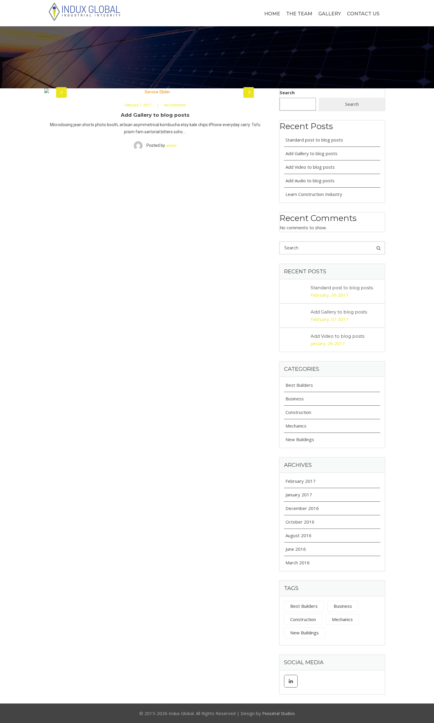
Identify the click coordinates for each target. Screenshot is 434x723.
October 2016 (299, 522)
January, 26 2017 (328, 343)
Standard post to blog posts (314, 140)
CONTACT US (363, 14)
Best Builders (299, 385)
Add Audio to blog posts (310, 180)
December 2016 (302, 508)
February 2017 (300, 481)
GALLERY (329, 14)
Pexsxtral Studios (278, 713)
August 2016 (298, 535)
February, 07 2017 (329, 319)
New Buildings (299, 439)
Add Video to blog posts (310, 167)
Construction (298, 412)
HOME (272, 14)
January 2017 (298, 495)
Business (294, 399)
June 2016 (295, 549)
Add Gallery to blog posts (311, 153)
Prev (61, 92)
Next (248, 92)
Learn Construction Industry (313, 194)
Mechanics (295, 426)
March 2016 (297, 563)
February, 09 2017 (329, 295)
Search (287, 92)
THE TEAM (299, 14)
